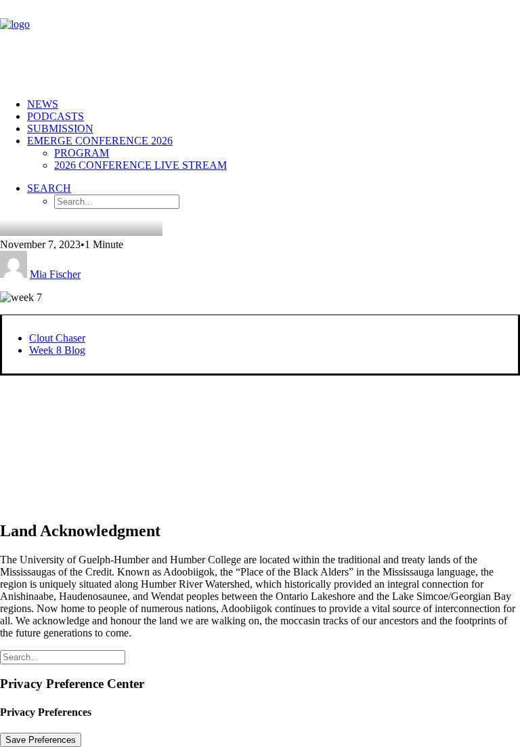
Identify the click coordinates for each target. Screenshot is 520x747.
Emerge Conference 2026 (100, 140)
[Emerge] (260, 43)
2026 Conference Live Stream (140, 165)
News (42, 104)
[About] (179, 442)
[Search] (62, 656)
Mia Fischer (55, 274)
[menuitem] (273, 104)
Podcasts (55, 116)
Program (81, 153)
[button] (49, 188)
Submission (60, 128)
